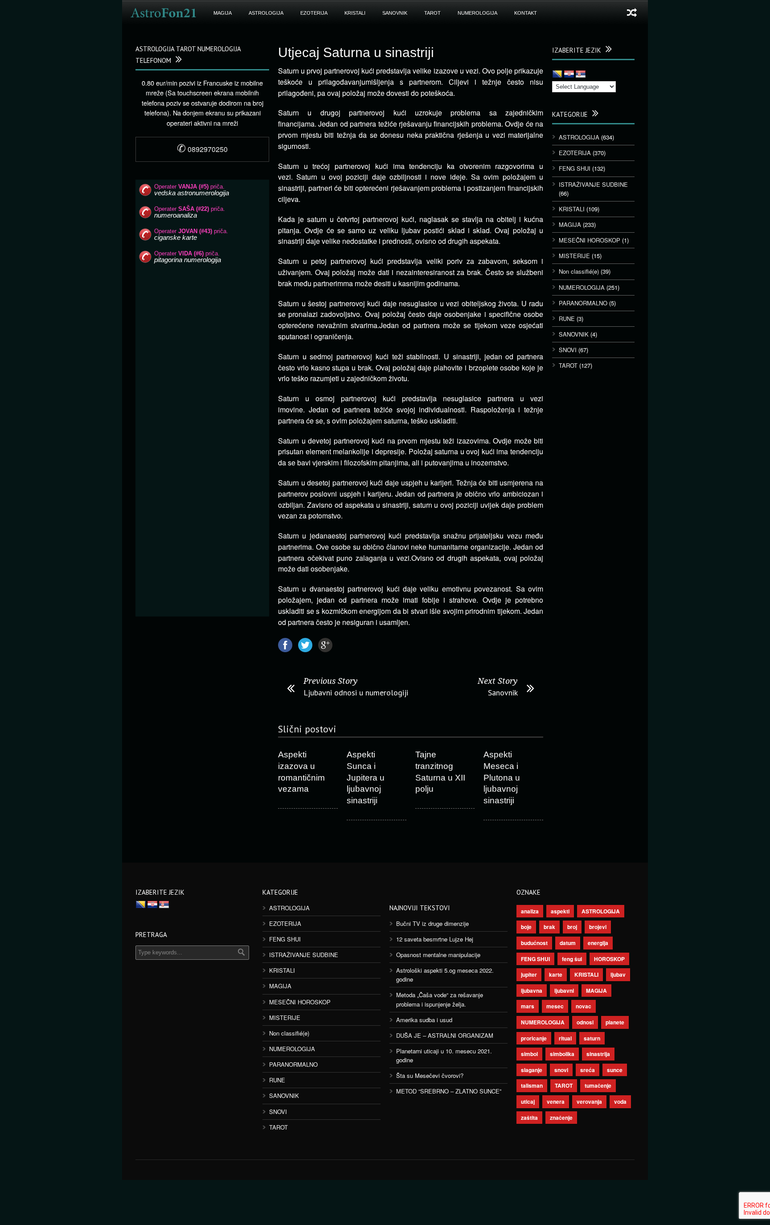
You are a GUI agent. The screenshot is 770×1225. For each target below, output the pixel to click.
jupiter (529, 974)
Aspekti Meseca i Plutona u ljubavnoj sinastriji (501, 777)
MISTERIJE (574, 255)
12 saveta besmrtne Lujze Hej (434, 939)
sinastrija (598, 1054)
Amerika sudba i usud (424, 1019)
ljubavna (531, 991)
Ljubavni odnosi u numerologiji (355, 692)
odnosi (585, 1022)
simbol (529, 1054)
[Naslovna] (163, 12)
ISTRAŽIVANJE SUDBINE (593, 184)
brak (549, 927)
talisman (532, 1085)
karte (555, 974)
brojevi (597, 927)
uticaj (528, 1102)
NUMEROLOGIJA (477, 13)
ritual (565, 1038)
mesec (555, 1006)
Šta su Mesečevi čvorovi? (429, 1075)
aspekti (560, 911)
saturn (592, 1038)
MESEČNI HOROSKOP (589, 240)
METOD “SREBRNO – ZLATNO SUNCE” (448, 1091)
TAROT (432, 13)
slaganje (531, 1070)
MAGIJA (222, 13)
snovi (561, 1070)
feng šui (572, 959)
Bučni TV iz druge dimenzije (432, 923)
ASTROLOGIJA (266, 13)
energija (598, 943)
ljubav (618, 974)
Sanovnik (503, 692)
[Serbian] (580, 74)
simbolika (562, 1054)
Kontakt (525, 13)
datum (568, 943)
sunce (615, 1070)
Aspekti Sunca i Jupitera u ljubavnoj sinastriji (366, 777)
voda (620, 1102)
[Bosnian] (557, 74)
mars (527, 1006)
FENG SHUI (574, 168)
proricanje (534, 1038)
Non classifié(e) (579, 271)
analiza (530, 911)
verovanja (589, 1102)
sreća (587, 1070)
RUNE (567, 318)
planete (615, 1022)
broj (572, 927)
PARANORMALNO (583, 303)
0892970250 (202, 149)
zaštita (529, 1118)
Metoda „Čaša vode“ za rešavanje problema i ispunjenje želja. (439, 999)
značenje (561, 1118)
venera (556, 1102)
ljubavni (564, 991)
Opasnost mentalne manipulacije (438, 954)
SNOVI (568, 349)
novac (583, 1006)
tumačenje (598, 1085)
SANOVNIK (394, 13)
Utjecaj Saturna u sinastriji (356, 52)
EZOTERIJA (314, 13)
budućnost (534, 943)
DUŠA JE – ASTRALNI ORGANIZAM (444, 1035)
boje (526, 927)
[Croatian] (569, 74)
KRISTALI (354, 13)
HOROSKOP (609, 959)
